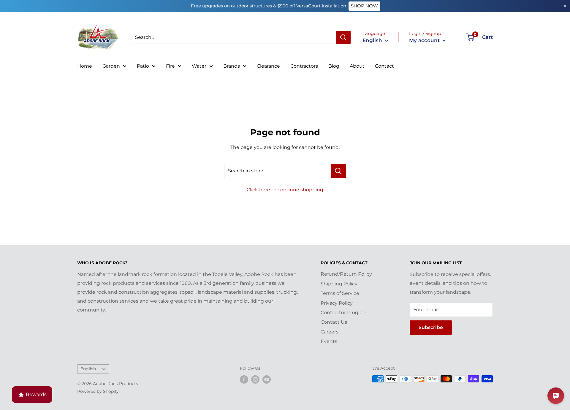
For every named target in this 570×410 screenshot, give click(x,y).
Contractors (304, 66)
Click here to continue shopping (285, 190)
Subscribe (431, 327)
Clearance (268, 66)
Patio (143, 66)
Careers (329, 332)
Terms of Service (340, 293)
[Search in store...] (338, 171)
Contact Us (334, 322)
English (88, 368)
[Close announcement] (565, 6)
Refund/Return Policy (346, 274)
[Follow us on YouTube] (266, 379)
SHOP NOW (364, 6)
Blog (333, 66)
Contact (384, 66)
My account (425, 40)
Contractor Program (344, 312)
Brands (231, 66)
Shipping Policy (339, 284)
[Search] (343, 37)
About (357, 66)
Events (329, 341)
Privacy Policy (337, 303)
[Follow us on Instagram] (255, 379)
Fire (170, 66)
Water (199, 66)
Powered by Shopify (98, 391)
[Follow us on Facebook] (244, 379)
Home (84, 66)
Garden (111, 66)
